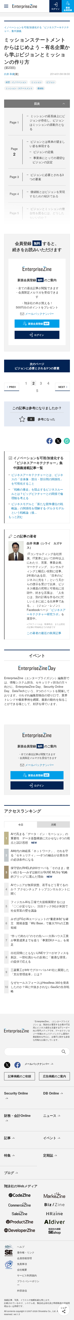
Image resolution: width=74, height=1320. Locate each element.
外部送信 (22, 1290)
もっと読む (15, 517)
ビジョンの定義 (43, 152)
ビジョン (50, 82)
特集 (7, 1155)
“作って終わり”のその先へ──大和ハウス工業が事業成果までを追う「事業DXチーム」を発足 (40, 940)
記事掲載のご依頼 (19, 1076)
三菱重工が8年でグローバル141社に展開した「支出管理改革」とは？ (40, 972)
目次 (37, 103)
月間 (53, 824)
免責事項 (22, 1264)
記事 (7, 1137)
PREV (12, 387)
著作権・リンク (25, 1252)
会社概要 (22, 1269)
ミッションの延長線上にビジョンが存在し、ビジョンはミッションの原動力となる (47, 122)
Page (14, 122)
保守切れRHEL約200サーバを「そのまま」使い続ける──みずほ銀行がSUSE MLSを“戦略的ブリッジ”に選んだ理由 (40, 872)
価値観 (40, 88)
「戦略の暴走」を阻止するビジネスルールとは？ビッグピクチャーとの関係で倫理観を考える (37, 493)
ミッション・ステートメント (19, 88)
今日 (20, 824)
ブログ (9, 1172)
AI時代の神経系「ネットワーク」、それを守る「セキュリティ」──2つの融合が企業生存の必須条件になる (39, 855)
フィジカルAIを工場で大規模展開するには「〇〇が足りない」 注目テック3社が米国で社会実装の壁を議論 (39, 906)
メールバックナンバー (39, 314)
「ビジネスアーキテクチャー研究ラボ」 (46, 612)
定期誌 (48, 1155)
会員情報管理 (24, 1258)
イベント (49, 1137)
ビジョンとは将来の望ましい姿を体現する (47, 143)
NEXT (61, 387)
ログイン (39, 335)
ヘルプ (20, 1246)
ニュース (49, 1115)
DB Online (51, 1093)
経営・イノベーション (16, 82)
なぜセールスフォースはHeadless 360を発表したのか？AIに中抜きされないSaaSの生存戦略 (40, 986)
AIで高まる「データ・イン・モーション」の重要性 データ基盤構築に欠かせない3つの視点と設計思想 (40, 838)
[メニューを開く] (6, 6)
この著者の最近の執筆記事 (44, 633)
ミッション (36, 82)
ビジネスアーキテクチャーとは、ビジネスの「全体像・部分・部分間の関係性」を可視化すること (37, 479)
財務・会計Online (17, 1115)
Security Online (16, 1093)
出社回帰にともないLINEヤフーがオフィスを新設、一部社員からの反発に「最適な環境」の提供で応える (40, 957)
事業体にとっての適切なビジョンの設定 (48, 160)
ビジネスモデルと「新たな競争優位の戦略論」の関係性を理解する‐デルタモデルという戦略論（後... (37, 508)
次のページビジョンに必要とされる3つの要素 (37, 366)
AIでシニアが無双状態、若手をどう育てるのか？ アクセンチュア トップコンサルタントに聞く (40, 889)
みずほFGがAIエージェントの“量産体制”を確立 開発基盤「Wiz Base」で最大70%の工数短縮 (40, 923)
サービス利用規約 (27, 1275)
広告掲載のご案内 (54, 1076)
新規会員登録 (38, 323)
